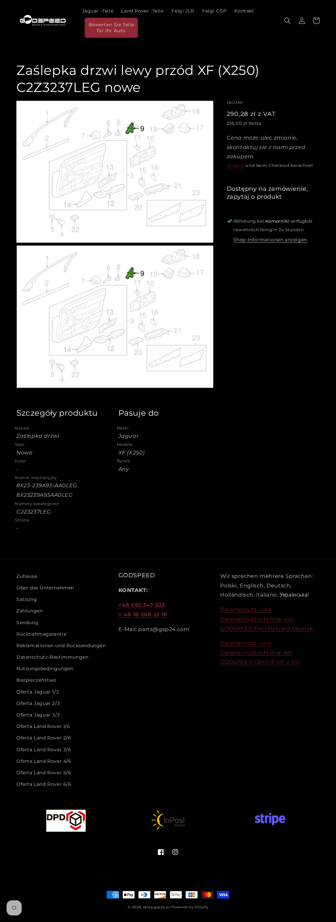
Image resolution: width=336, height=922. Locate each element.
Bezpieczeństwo (36, 680)
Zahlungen (29, 611)
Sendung (27, 623)
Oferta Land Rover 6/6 (44, 784)
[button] (287, 20)
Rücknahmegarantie (41, 634)
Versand (235, 165)
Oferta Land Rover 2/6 (43, 738)
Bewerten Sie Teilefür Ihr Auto (111, 27)
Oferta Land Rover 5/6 (43, 773)
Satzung (26, 599)
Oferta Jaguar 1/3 (37, 692)
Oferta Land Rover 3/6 (43, 750)
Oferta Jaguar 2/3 (38, 703)
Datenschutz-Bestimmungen (52, 657)
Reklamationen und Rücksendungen (61, 645)
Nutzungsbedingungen (44, 668)
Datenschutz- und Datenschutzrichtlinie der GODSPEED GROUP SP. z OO (260, 653)
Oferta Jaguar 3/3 (38, 715)
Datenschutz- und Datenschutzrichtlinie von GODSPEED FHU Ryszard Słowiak (266, 619)
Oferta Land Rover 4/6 (44, 761)
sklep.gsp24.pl (157, 907)
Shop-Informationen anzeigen (270, 240)
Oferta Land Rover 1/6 (43, 726)
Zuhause (26, 576)
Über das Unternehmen (45, 588)
